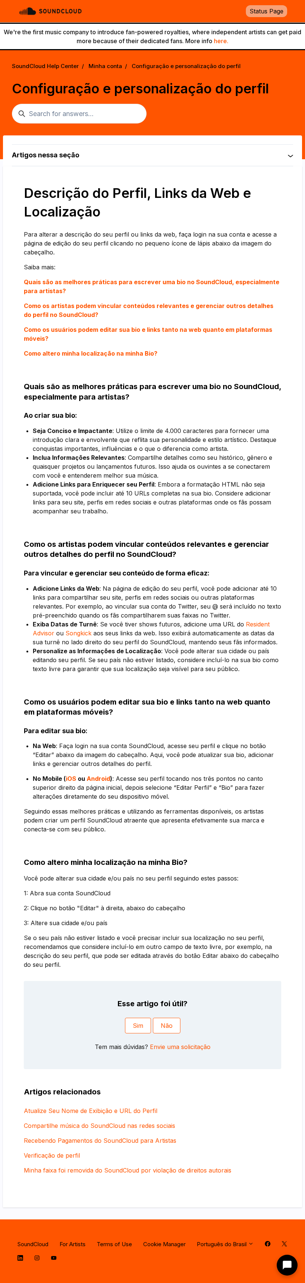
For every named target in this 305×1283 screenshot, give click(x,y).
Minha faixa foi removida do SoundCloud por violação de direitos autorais (127, 1170)
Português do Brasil (222, 1244)
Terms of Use (114, 1244)
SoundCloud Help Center (45, 66)
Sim (138, 1025)
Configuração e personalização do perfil (186, 66)
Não (167, 1025)
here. (221, 41)
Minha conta (105, 66)
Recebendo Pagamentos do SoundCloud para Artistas (100, 1140)
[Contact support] (287, 1265)
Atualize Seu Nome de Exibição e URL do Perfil (90, 1110)
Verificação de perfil (52, 1155)
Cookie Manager (164, 1244)
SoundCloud (32, 1244)
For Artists (73, 1244)
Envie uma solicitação (180, 1047)
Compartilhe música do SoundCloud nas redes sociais (99, 1125)
